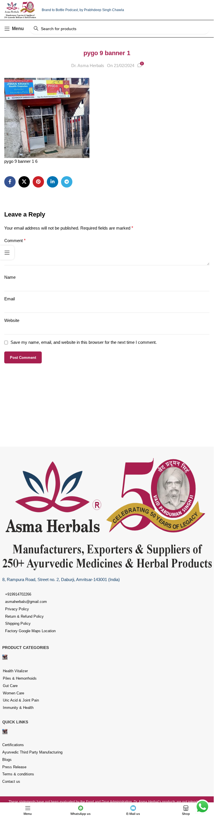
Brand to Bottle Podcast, (60, 10)
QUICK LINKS (15, 722)
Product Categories (25, 647)
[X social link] (24, 182)
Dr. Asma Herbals (87, 65)
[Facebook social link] (10, 182)
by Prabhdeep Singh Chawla (101, 10)
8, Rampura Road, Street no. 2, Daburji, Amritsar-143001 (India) (61, 579)
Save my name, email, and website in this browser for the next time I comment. (84, 342)
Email (9, 298)
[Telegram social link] (66, 182)
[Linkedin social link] (52, 182)
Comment (15, 240)
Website (11, 320)
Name (10, 277)
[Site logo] (20, 9)
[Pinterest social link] (38, 182)
